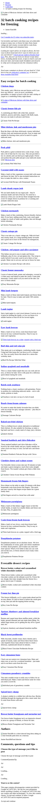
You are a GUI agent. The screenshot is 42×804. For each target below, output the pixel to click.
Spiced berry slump (10, 692)
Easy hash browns (9, 327)
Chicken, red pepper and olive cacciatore (19, 249)
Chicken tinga (7, 86)
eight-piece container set (20, 72)
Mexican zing (10, 160)
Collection (9, 7)
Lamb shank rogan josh (12, 188)
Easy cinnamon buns (10, 655)
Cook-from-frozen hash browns (15, 520)
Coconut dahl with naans (12, 170)
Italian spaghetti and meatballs (15, 366)
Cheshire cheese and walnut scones (16, 460)
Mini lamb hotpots (9, 290)
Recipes (8, 5)
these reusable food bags (9, 74)
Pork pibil (5, 147)
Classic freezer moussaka (12, 270)
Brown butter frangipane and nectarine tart (21, 714)
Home (7, 3)
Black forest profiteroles (12, 634)
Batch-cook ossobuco (10, 385)
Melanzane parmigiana (11, 501)
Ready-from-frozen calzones (13, 403)
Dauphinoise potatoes (11, 538)
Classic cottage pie (9, 231)
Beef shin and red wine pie (13, 346)
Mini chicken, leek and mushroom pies (18, 127)
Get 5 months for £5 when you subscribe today (17, 37)
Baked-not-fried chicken (12, 422)
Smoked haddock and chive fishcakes (18, 440)
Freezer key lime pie (10, 593)
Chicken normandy (10, 211)
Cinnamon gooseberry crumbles (15, 673)
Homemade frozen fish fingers (14, 481)
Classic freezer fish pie (11, 108)
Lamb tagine (7, 309)
